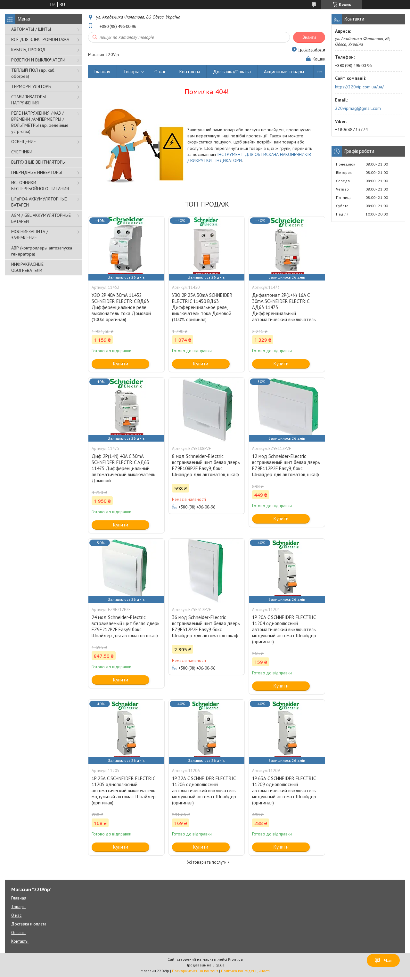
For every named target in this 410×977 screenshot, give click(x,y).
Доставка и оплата (28, 924)
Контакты (189, 71)
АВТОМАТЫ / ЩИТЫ (31, 29)
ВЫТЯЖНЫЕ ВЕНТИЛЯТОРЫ (38, 162)
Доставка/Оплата (232, 71)
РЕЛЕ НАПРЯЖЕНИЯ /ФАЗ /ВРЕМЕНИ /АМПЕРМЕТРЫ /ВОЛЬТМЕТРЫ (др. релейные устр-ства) (40, 122)
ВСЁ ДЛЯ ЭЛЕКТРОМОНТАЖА (40, 39)
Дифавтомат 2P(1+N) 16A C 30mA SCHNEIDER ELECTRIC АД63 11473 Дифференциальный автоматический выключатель (284, 307)
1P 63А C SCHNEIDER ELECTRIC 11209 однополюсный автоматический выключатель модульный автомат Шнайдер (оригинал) (284, 790)
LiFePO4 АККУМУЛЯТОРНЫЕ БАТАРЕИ (39, 202)
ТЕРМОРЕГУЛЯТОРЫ (31, 86)
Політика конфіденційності (245, 970)
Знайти (309, 37)
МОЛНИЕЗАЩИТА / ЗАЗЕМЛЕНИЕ (29, 234)
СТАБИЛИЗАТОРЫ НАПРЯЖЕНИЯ (28, 100)
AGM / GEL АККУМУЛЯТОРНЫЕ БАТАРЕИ (41, 218)
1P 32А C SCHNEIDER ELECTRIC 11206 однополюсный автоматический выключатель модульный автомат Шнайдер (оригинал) (204, 790)
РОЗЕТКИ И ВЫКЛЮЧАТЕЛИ (38, 60)
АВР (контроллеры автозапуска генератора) (41, 251)
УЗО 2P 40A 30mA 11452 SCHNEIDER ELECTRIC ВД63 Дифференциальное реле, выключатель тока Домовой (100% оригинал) (121, 307)
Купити (120, 364)
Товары (131, 71)
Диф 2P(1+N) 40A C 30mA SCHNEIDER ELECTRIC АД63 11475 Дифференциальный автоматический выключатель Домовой (123, 468)
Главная (102, 71)
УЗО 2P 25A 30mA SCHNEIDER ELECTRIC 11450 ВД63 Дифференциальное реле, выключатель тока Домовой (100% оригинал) (202, 307)
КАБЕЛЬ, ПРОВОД (28, 50)
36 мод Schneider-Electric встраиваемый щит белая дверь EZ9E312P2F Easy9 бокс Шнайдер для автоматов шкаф (206, 626)
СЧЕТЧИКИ (21, 152)
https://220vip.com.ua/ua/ (359, 87)
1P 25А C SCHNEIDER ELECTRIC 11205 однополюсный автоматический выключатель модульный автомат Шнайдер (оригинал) (124, 790)
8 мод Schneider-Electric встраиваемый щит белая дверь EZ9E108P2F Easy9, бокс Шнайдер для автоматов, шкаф (206, 465)
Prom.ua (235, 959)
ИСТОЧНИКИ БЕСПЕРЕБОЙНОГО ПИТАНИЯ (40, 185)
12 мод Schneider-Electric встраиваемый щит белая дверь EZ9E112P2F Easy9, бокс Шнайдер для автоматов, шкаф (286, 465)
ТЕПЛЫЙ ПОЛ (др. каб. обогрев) (33, 73)
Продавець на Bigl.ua (205, 965)
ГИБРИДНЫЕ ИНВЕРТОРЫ (36, 172)
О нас (160, 71)
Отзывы (18, 932)
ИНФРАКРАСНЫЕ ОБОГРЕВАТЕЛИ (27, 267)
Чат (388, 960)
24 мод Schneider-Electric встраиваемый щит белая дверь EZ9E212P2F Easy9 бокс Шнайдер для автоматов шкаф (126, 626)
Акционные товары (284, 71)
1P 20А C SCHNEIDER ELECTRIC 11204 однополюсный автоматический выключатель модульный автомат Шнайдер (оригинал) (284, 629)
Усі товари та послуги (206, 862)
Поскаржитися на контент (195, 970)
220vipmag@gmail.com (358, 108)
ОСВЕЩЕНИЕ (23, 141)
